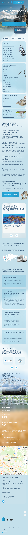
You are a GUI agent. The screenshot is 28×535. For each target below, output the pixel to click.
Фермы (5, 102)
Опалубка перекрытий (8, 117)
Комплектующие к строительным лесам (8, 99)
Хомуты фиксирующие (8, 61)
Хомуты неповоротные (8, 46)
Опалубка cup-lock (7, 115)
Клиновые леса (7, 104)
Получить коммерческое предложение (14, 24)
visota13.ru (4, 531)
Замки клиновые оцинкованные (7, 87)
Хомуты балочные (7, 50)
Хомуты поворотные (8, 48)
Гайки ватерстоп (7, 84)
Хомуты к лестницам (8, 56)
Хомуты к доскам (7, 52)
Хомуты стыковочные (8, 58)
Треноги (5, 75)
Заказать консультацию (10, 194)
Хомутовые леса (7, 106)
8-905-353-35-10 (6, 492)
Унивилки (5, 69)
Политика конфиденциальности (10, 533)
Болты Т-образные (7, 54)
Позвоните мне (18, 2)
